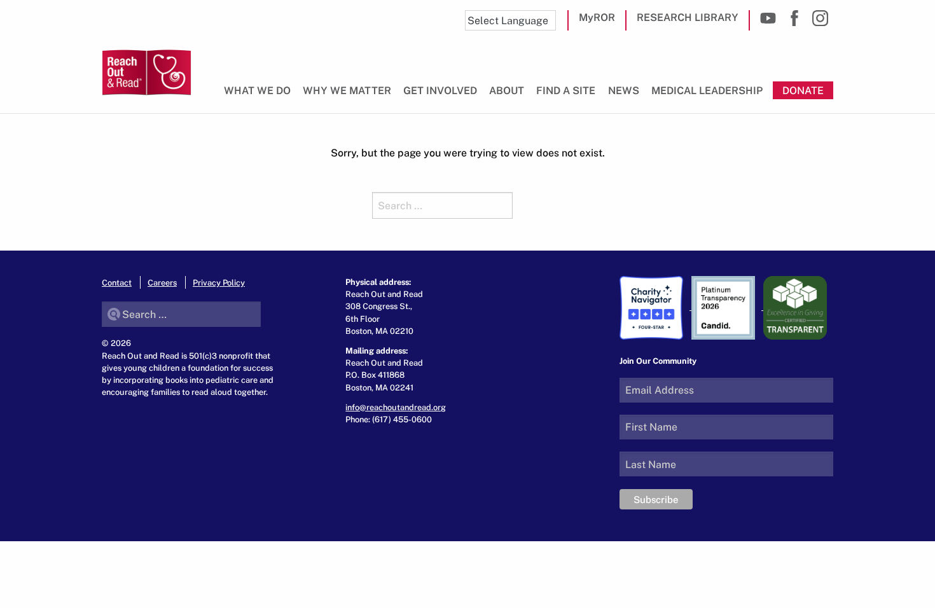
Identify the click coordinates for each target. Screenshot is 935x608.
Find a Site (565, 90)
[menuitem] (260, 95)
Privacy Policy (219, 282)
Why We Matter (347, 90)
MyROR (597, 17)
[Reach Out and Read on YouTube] (768, 18)
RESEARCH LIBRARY (687, 17)
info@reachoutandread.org (395, 407)
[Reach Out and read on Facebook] (794, 18)
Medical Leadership (707, 90)
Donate (803, 90)
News (623, 90)
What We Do (257, 90)
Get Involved (440, 90)
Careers (162, 282)
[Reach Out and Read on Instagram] (820, 18)
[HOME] (146, 72)
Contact (117, 282)
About (506, 90)
